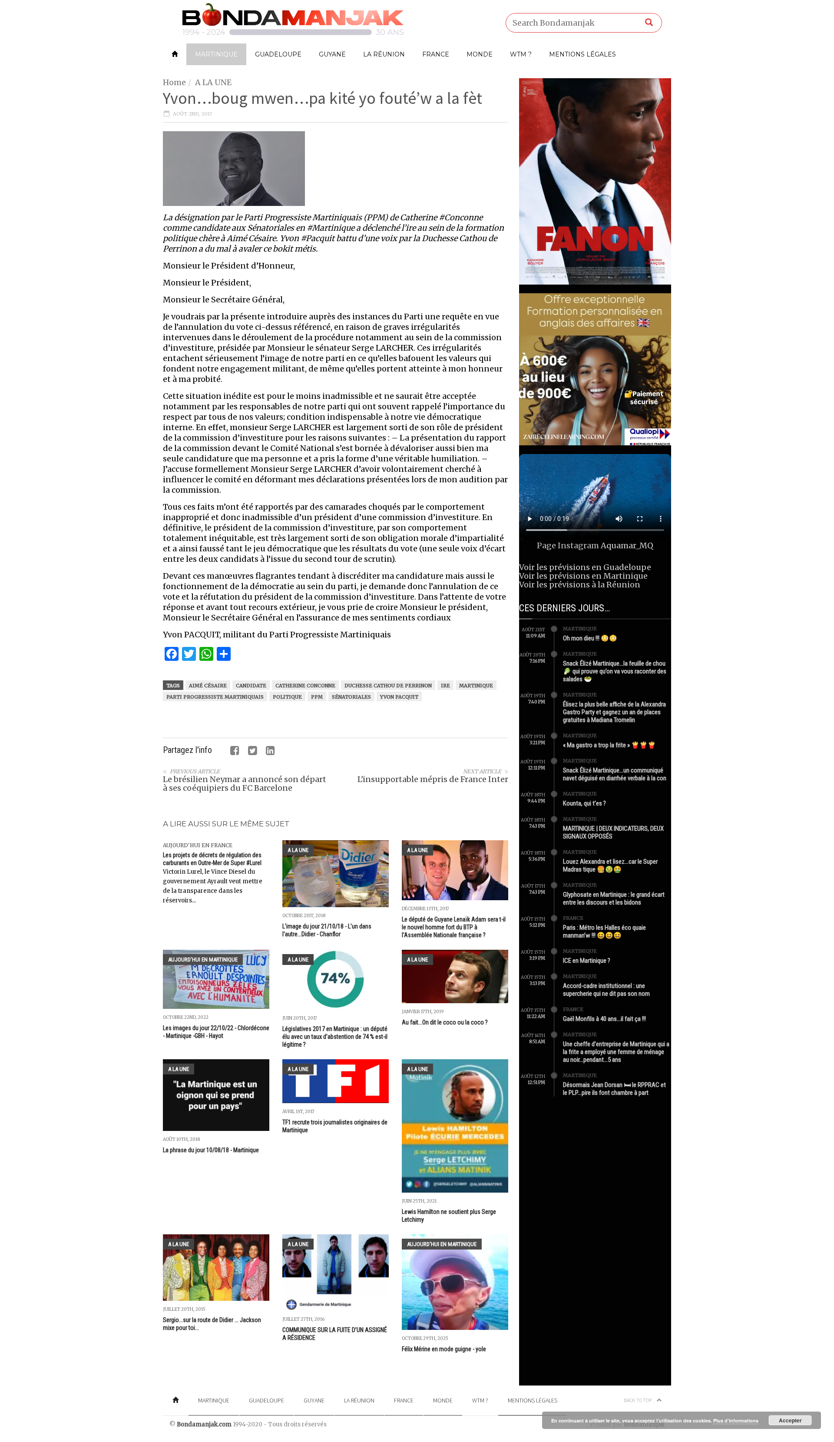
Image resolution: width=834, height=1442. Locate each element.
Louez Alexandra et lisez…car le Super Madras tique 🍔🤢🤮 (610, 865)
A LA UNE (213, 82)
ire (445, 686)
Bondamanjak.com (204, 1424)
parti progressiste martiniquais (215, 697)
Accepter (790, 1420)
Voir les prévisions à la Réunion (579, 585)
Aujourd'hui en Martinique (203, 959)
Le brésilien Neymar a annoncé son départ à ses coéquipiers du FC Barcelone (244, 783)
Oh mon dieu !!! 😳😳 (590, 638)
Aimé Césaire (208, 686)
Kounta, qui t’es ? (584, 803)
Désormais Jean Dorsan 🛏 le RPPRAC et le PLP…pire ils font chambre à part (614, 1089)
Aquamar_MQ (627, 545)
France (435, 54)
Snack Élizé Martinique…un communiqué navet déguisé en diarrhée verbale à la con (614, 774)
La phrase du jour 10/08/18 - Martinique (211, 1150)
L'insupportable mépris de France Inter (432, 779)
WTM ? (521, 54)
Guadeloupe (278, 54)
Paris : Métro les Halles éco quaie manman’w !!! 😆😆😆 (604, 931)
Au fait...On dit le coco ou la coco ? (445, 1022)
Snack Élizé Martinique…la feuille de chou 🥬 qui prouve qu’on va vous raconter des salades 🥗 (614, 671)
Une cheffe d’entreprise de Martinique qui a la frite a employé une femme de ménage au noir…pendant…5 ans (616, 1052)
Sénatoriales (351, 697)
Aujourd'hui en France (197, 845)
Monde (480, 54)
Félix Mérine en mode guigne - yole (444, 1349)
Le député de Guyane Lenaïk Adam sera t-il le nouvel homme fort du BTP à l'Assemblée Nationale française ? (454, 927)
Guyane (332, 54)
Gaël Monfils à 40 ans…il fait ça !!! (604, 1019)
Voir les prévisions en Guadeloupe (585, 567)
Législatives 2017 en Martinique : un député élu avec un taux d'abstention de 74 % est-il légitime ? (334, 1036)
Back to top (638, 1400)
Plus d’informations (735, 1420)
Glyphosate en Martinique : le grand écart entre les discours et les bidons (614, 898)
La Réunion (384, 54)
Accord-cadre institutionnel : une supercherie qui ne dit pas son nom (606, 990)
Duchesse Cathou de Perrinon (388, 686)
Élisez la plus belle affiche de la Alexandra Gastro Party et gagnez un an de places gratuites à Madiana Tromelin (614, 712)
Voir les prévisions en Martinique (583, 576)
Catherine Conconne (305, 686)
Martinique (216, 54)
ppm (317, 697)
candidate (251, 686)
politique (287, 697)
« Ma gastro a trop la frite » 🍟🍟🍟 (609, 745)
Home (174, 82)
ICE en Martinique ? (586, 961)
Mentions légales (582, 54)
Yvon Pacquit (399, 697)
